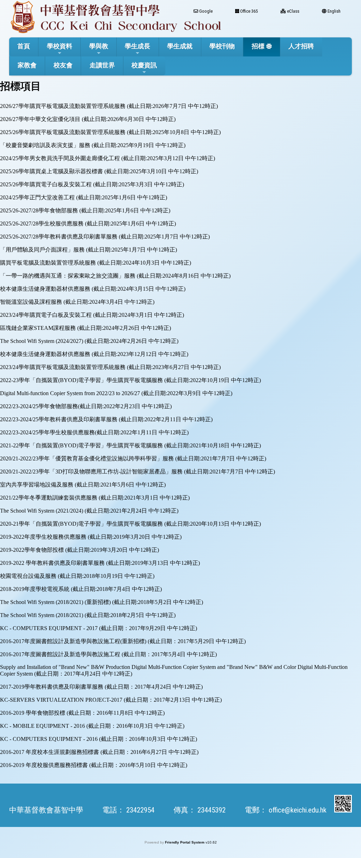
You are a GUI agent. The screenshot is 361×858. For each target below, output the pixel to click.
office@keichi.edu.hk (297, 810)
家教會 (27, 65)
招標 (258, 46)
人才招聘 (301, 46)
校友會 (63, 65)
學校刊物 (222, 46)
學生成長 (137, 46)
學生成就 (179, 46)
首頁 (23, 46)
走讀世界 (102, 65)
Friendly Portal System (185, 842)
